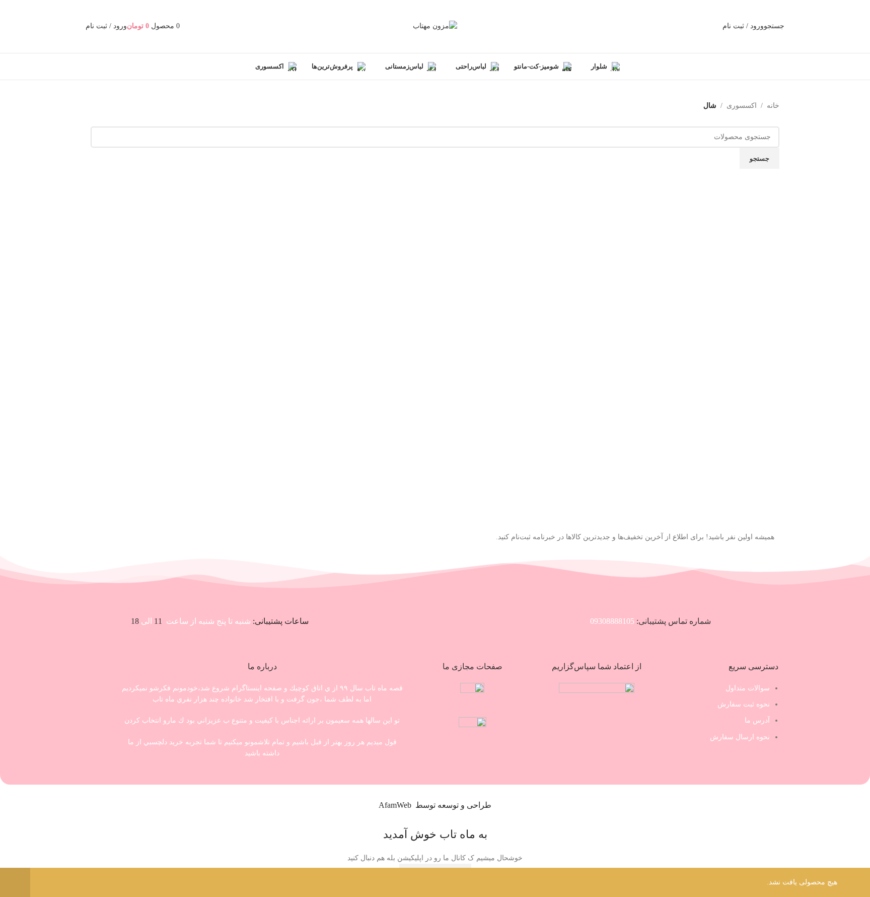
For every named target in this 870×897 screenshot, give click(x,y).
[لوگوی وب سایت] (435, 26)
